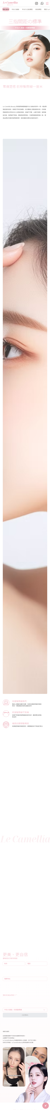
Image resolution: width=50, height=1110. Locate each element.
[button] (47, 3)
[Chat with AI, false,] (45, 1105)
